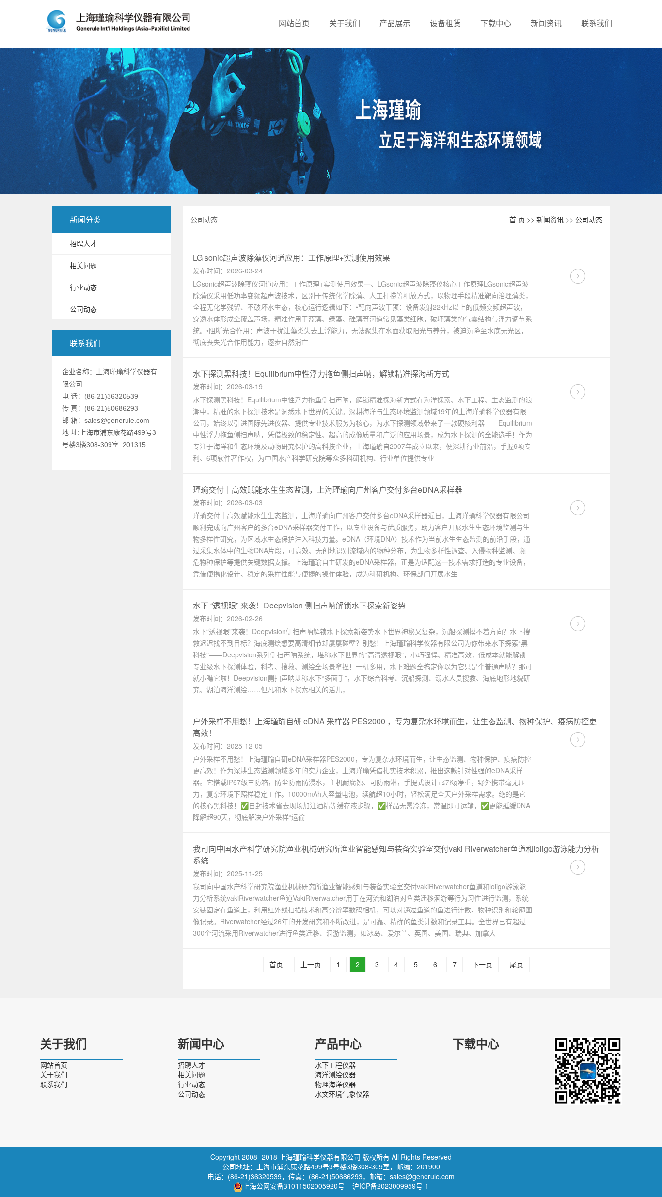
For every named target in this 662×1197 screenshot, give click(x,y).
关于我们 (344, 23)
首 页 (517, 219)
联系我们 (596, 23)
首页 (276, 964)
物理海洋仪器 (335, 1084)
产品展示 (394, 23)
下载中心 (495, 23)
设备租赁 (445, 23)
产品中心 (338, 1044)
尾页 (516, 964)
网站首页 (294, 23)
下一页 (482, 964)
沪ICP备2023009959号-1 (390, 1186)
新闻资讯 (546, 23)
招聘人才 (83, 243)
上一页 (310, 964)
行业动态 (83, 287)
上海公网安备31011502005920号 (294, 1186)
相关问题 (83, 265)
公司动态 (83, 309)
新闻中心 (201, 1044)
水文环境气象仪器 (342, 1094)
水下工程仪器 (335, 1064)
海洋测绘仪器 (335, 1074)
